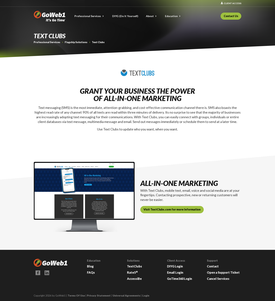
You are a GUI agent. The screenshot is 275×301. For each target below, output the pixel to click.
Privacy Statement (99, 295)
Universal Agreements (126, 295)
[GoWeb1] (49, 15)
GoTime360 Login (179, 278)
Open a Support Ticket (223, 272)
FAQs (91, 272)
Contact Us (231, 16)
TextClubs (134, 266)
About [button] (150, 16)
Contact (213, 266)
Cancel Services (218, 278)
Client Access (230, 3)
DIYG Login (175, 266)
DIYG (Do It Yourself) (125, 16)
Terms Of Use (76, 295)
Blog (90, 266)
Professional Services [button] (87, 16)
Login (145, 295)
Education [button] (171, 16)
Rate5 (132, 272)
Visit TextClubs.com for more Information (172, 209)
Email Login (175, 272)
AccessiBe (134, 278)
